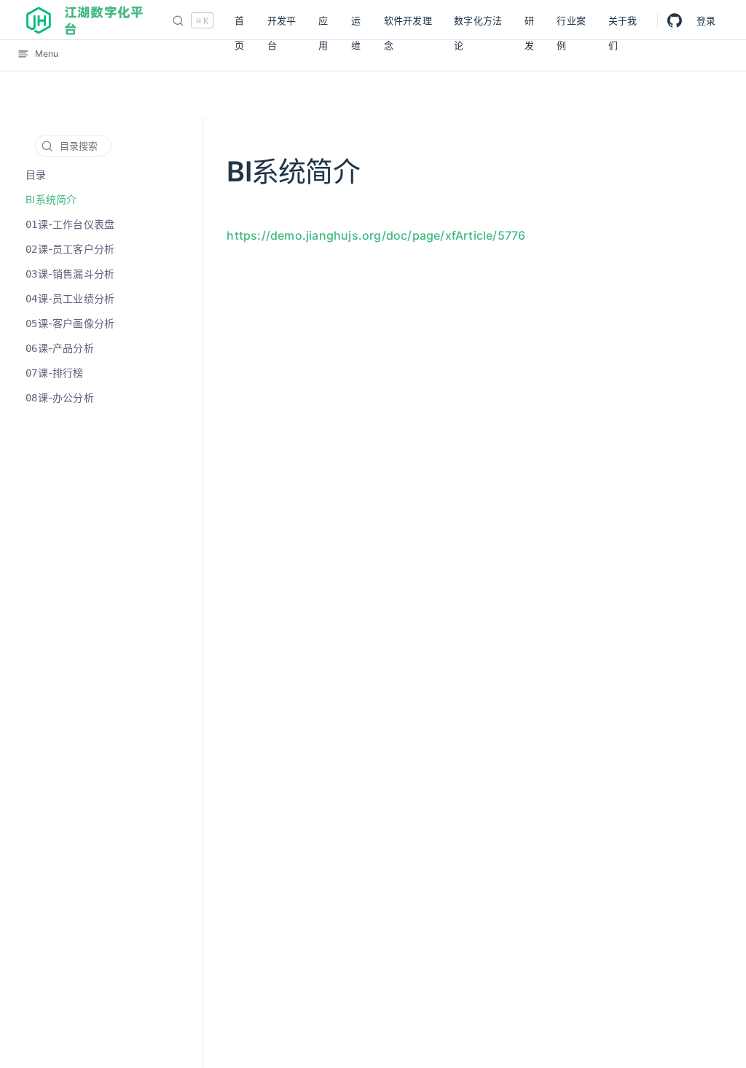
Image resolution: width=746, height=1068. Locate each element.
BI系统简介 (50, 199)
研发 (529, 24)
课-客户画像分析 (69, 323)
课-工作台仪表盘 (69, 224)
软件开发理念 (408, 24)
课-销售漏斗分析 (69, 273)
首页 (239, 24)
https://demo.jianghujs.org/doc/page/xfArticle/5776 (376, 235)
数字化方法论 (478, 24)
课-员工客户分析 (69, 249)
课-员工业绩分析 (69, 298)
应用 (323, 24)
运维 (356, 24)
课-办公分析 (59, 397)
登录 (705, 20)
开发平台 (282, 24)
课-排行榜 (54, 372)
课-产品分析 (59, 348)
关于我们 (622, 24)
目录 (35, 174)
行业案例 (571, 24)
